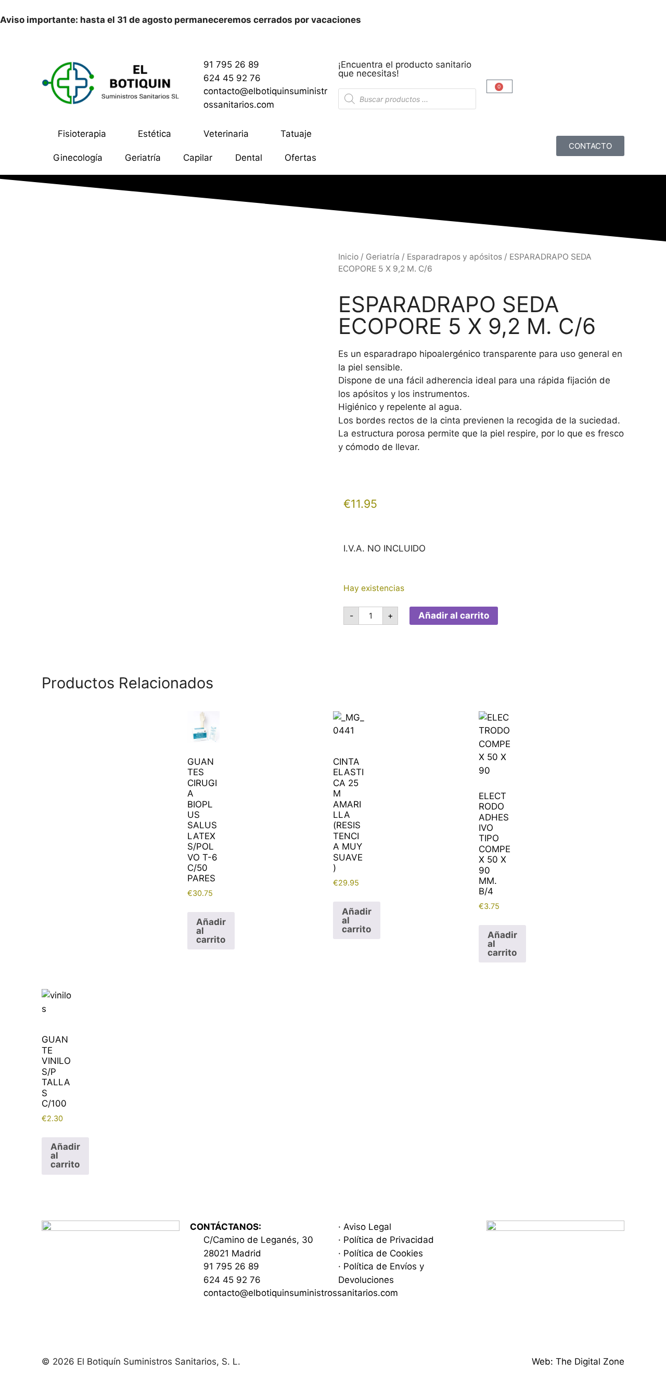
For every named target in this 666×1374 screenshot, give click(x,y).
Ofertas (300, 157)
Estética (154, 134)
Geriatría (143, 157)
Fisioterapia (82, 134)
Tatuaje (296, 134)
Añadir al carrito (453, 615)
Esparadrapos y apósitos (454, 257)
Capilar (197, 157)
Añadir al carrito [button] (211, 931)
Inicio (348, 257)
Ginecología (78, 157)
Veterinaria (226, 134)
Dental (248, 157)
